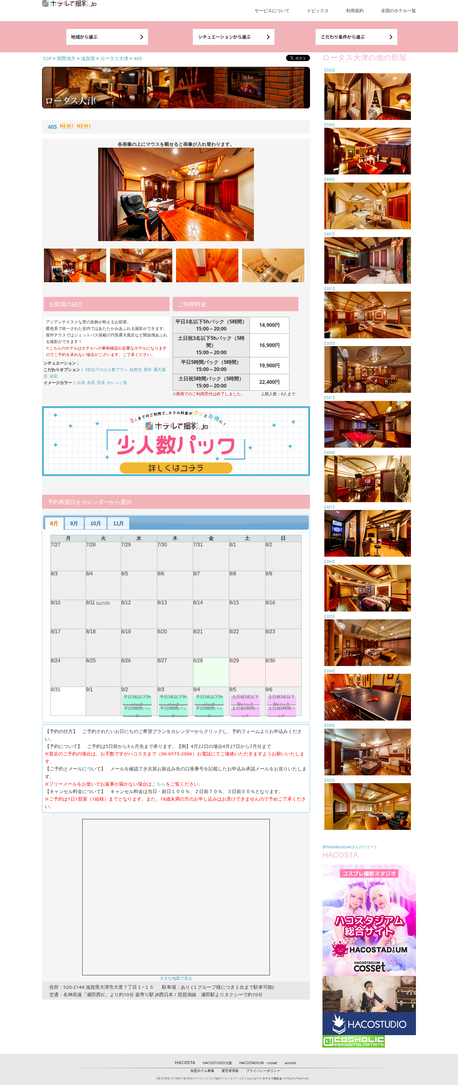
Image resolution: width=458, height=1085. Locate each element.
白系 (81, 382)
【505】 (329, 70)
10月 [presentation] (95, 523)
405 (138, 58)
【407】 (329, 234)
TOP (47, 58)
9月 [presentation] (74, 523)
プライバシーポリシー (263, 1070)
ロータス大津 (114, 58)
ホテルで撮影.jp (272, 1078)
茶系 (101, 382)
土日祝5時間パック (245, 712)
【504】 (329, 124)
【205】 (329, 616)
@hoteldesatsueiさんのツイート (350, 846)
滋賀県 (88, 58)
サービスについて (272, 10)
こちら (159, 784)
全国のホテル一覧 (398, 10)
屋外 (148, 369)
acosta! (290, 1062)
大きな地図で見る (176, 978)
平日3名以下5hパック (137, 700)
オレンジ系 (117, 382)
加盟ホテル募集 (202, 1070)
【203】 (329, 343)
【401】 (329, 507)
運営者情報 (230, 1070)
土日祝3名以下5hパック (245, 700)
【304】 (329, 561)
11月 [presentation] (118, 523)
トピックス (318, 10)
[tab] (54, 523)
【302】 (329, 780)
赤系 (91, 382)
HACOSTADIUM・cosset (258, 1062)
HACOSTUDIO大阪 (217, 1062)
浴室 (54, 376)
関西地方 (66, 58)
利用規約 (355, 10)
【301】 (329, 288)
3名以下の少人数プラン (106, 369)
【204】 (329, 670)
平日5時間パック (137, 712)
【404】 (329, 452)
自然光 (136, 369)
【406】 (329, 179)
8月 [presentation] (54, 523)
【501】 (329, 397)
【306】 (329, 725)
